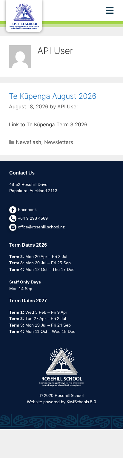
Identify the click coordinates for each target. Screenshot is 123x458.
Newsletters (58, 142)
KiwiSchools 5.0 (81, 401)
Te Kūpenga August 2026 (52, 96)
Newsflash (28, 142)
